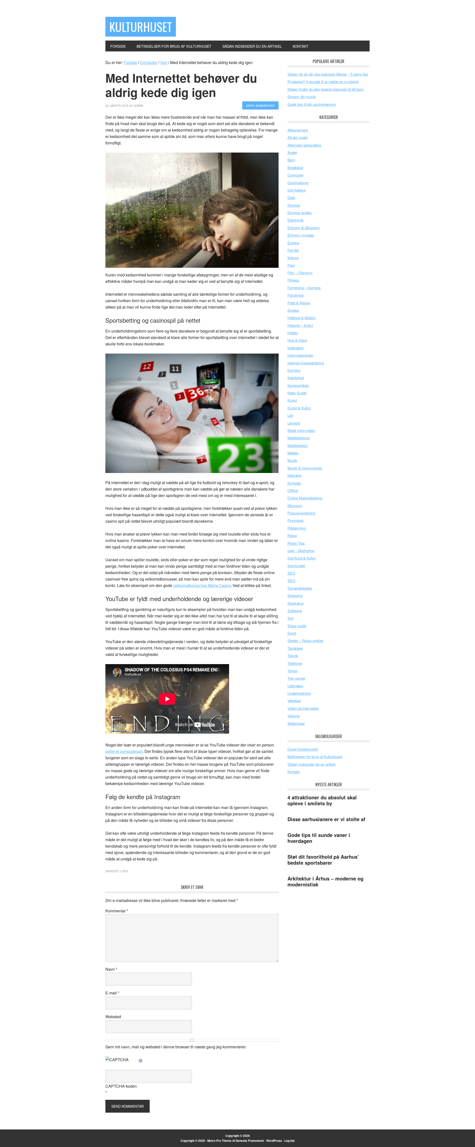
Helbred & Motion (301, 317)
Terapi (292, 670)
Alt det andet (297, 137)
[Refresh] (140, 1059)
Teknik (292, 655)
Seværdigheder (299, 588)
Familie (293, 250)
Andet (292, 152)
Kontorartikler (298, 385)
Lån (290, 415)
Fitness (293, 280)
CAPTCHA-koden (121, 1086)
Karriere (293, 370)
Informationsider (300, 355)
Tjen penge (296, 678)
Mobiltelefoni (297, 445)
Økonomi (294, 505)
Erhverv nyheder (300, 235)
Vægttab (294, 700)
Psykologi (295, 520)
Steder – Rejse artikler (305, 640)
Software (294, 610)
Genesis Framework (250, 1140)
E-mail (112, 993)
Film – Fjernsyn (299, 272)
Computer (295, 175)
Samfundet (296, 565)
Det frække (296, 190)
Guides (293, 310)
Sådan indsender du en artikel (311, 764)
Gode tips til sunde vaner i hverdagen (318, 837)
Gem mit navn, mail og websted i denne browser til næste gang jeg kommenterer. (175, 1047)
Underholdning (299, 693)
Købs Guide (297, 392)
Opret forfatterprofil (302, 749)
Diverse (293, 205)
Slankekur (295, 603)
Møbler (293, 452)
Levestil (293, 423)
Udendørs (295, 685)
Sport (291, 633)
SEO (291, 573)
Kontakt (293, 771)
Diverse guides (299, 212)
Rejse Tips (296, 543)
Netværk (294, 475)
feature (293, 257)
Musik (292, 460)
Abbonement (297, 130)
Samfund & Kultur (301, 558)
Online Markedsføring (304, 497)
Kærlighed (295, 377)
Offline (292, 490)
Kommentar (116, 911)
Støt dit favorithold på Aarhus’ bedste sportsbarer (323, 859)
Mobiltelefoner (298, 437)
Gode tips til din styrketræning (311, 104)
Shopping (295, 595)
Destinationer (298, 182)
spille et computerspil (123, 751)
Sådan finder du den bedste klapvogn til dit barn (325, 89)
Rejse (292, 535)
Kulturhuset (140, 26)
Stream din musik (301, 96)
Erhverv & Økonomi (303, 227)
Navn (111, 969)
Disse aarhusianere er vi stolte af (326, 819)
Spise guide (296, 625)
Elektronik (295, 220)
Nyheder (294, 483)
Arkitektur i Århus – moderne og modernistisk (325, 881)
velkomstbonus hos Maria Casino (202, 585)
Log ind (289, 1140)
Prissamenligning (301, 513)
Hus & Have (297, 340)
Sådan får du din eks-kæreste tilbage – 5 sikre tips (327, 74)
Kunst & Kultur (299, 407)
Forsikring (295, 295)
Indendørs (295, 347)
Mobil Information (301, 430)
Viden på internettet (302, 708)
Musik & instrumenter (304, 468)
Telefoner (294, 663)
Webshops (296, 723)
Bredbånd (295, 167)
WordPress (274, 1140)
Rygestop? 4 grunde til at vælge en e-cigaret (322, 81)
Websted (113, 1016)
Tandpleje (295, 648)
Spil (125, 871)
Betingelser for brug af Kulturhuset (314, 756)
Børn (291, 159)
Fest (291, 265)
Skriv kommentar (260, 105)
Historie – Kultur (300, 325)
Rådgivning (296, 528)
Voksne (293, 715)
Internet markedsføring (305, 362)
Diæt (291, 197)
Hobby (292, 332)
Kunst (292, 400)
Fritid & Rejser (298, 302)
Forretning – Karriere (304, 287)
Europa (293, 242)
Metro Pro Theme (219, 1140)
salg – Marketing (300, 550)
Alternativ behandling (304, 145)
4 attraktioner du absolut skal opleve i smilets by (322, 800)
